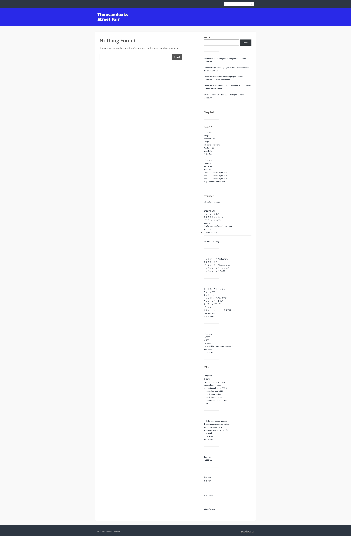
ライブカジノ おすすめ (213, 301)
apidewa (207, 343)
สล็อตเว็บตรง (209, 211)
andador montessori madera (215, 421)
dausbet (207, 457)
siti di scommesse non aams (215, 400)
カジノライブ (209, 292)
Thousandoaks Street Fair (112, 17)
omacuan (207, 223)
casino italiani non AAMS (213, 397)
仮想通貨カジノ (210, 262)
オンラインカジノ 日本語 (214, 271)
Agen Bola (208, 151)
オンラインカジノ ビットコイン (217, 268)
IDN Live (216, 145)
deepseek (208, 349)
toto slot (207, 229)
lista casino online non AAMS (215, 388)
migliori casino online (212, 394)
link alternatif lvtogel (212, 241)
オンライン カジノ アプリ (215, 289)
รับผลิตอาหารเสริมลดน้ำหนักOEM (218, 226)
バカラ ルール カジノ (213, 220)
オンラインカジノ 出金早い (215, 298)
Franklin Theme (247, 531)
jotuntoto (207, 163)
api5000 (207, 337)
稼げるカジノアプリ (212, 304)
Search (207, 37)
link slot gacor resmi (212, 202)
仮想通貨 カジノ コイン (214, 217)
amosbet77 (208, 436)
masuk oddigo (209, 313)
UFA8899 (207, 169)
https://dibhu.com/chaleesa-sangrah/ (219, 346)
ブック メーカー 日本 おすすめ (217, 265)
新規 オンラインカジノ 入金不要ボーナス (221, 310)
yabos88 (207, 403)
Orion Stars (208, 352)
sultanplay (208, 132)
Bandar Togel (209, 148)
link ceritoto (208, 145)
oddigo (207, 135)
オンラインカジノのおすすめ (216, 259)
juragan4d (208, 433)
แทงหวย (207, 379)
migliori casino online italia (214, 181)
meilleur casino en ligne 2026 (215, 172)
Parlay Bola (208, 154)
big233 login (208, 460)
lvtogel (206, 141)
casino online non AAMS (213, 391)
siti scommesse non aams (214, 382)
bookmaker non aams (212, 385)
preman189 (208, 439)
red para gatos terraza (213, 427)
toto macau (208, 495)
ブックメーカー (210, 295)
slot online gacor (210, 232)
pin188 (206, 340)
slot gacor (208, 375)
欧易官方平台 (209, 316)
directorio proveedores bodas (216, 424)
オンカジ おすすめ (211, 214)
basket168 (208, 166)
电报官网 (207, 477)
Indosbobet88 (209, 138)
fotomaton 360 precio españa (216, 430)
